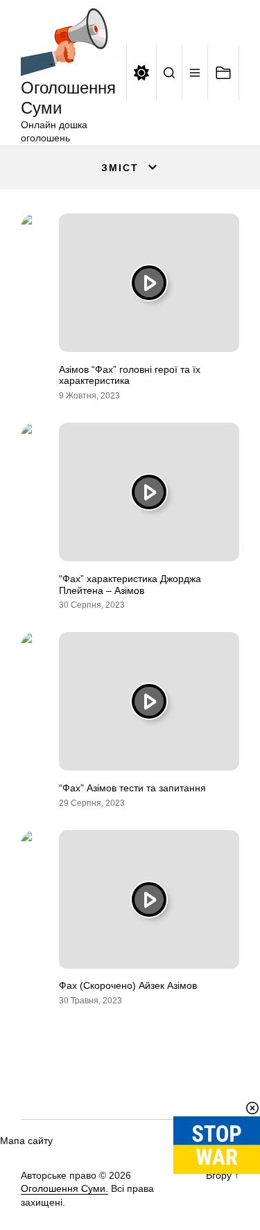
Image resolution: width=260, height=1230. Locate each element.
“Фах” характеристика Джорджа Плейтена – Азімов (130, 584)
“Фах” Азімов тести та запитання (132, 787)
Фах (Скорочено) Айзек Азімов (128, 985)
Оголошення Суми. (64, 1188)
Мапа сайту (26, 1140)
